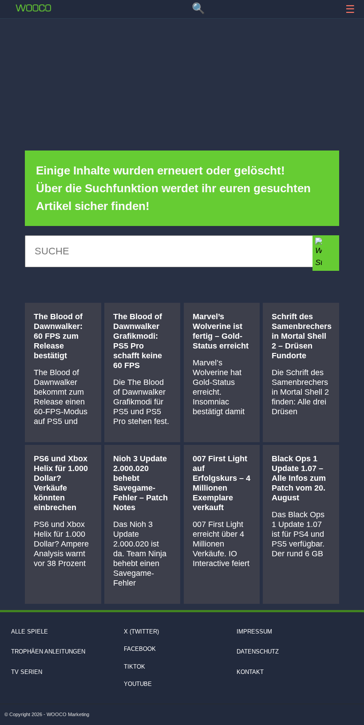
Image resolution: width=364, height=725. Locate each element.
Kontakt (250, 672)
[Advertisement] (182, 47)
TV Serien (26, 672)
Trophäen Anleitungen (48, 651)
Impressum (254, 631)
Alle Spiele (29, 631)
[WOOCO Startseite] (33, 8)
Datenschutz (258, 651)
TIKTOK (134, 666)
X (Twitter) (141, 631)
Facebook (140, 649)
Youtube (138, 684)
